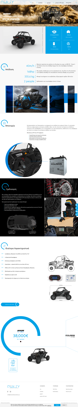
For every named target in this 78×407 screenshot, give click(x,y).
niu (32, 3)
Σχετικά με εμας (69, 389)
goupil (47, 3)
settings (49, 405)
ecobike (39, 3)
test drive (68, 2)
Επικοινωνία (68, 391)
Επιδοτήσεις (55, 391)
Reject (64, 405)
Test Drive (55, 389)
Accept (57, 405)
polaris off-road (58, 3)
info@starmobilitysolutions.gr (13, 394)
